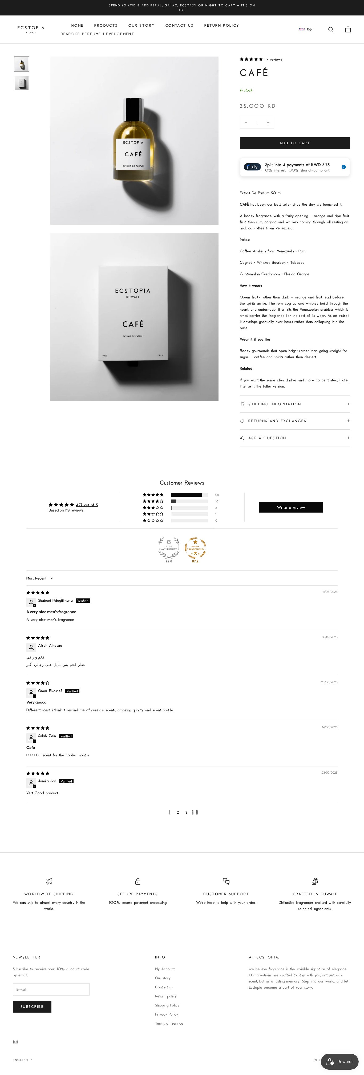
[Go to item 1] (21, 64)
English (20, 1059)
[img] (37, 592)
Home (77, 25)
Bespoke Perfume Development (97, 34)
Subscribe (32, 1006)
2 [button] (178, 812)
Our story (141, 25)
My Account (165, 968)
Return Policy (222, 25)
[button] (252, 59)
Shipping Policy (167, 1005)
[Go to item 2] (21, 83)
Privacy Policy (166, 1014)
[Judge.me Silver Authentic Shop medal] (169, 548)
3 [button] (186, 812)
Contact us (179, 25)
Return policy (166, 996)
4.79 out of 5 (87, 504)
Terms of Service (169, 1023)
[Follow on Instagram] (15, 1042)
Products (106, 25)
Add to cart (295, 143)
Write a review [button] (291, 507)
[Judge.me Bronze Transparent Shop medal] (195, 548)
